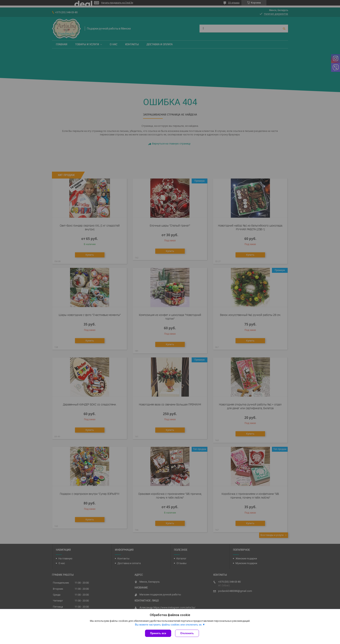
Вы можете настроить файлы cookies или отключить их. (168, 624)
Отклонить (187, 633)
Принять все (158, 633)
